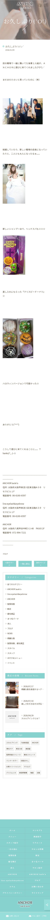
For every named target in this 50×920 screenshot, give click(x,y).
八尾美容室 (25, 743)
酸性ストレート (29, 755)
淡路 (38, 773)
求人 (9, 623)
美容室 (28, 749)
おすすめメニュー (14, 658)
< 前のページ (9, 563)
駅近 (9, 609)
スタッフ (11, 653)
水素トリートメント (13, 766)
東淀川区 (19, 749)
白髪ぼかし (25, 761)
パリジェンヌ (11, 773)
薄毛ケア (9, 749)
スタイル (11, 648)
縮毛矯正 (11, 613)
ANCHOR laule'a (14, 589)
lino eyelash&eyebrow (17, 594)
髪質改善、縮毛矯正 (15, 643)
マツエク (27, 766)
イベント (11, 663)
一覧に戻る (25, 563)
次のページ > (40, 563)
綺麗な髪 (11, 638)
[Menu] (46, 5)
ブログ (5, 554)
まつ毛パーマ (13, 618)
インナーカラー (12, 761)
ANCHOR (11, 599)
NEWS (10, 633)
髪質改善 (11, 604)
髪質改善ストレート (13, 755)
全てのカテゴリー (14, 584)
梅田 (32, 773)
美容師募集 (23, 773)
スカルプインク (12, 743)
